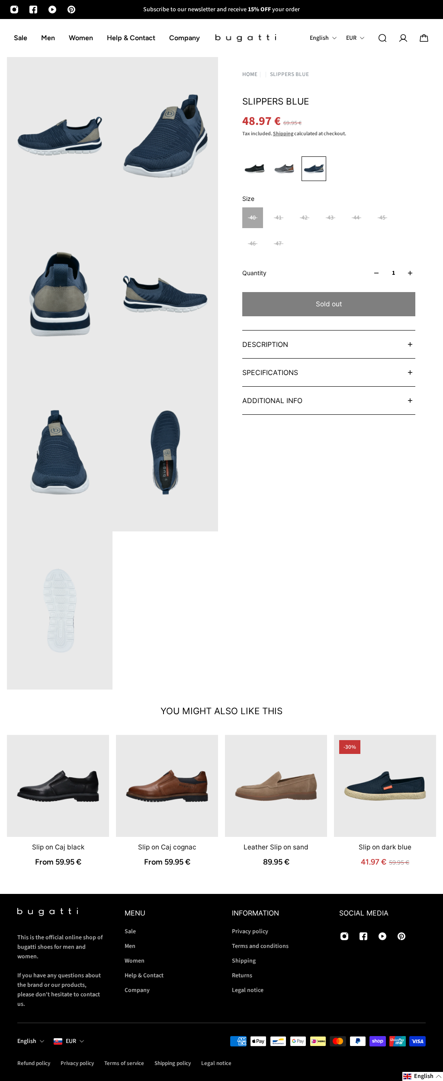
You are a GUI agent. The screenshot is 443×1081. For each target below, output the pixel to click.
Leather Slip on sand (276, 847)
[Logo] (245, 38)
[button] (422, 1076)
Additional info (272, 400)
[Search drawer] (382, 38)
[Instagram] (14, 9)
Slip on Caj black (58, 847)
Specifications (270, 372)
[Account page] (403, 38)
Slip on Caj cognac (167, 847)
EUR (71, 1041)
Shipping (283, 133)
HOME (249, 74)
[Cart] (424, 38)
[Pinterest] (71, 9)
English (26, 1041)
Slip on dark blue (385, 847)
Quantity (254, 273)
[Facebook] (33, 9)
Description (265, 344)
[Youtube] (52, 9)
